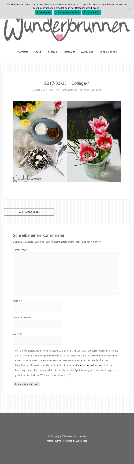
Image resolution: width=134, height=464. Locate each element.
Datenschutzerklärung (89, 365)
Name (17, 300)
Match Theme (54, 440)
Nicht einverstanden (67, 12)
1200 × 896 (53, 89)
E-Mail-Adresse (23, 317)
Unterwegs (69, 52)
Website (17, 334)
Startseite (22, 52)
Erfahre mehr (91, 12)
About (37, 52)
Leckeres (52, 52)
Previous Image (29, 212)
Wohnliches (88, 52)
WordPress (81, 440)
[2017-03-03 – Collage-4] (67, 141)
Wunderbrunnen (77, 436)
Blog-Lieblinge (108, 52)
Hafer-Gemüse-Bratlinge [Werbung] (81, 89)
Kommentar (21, 250)
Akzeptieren (44, 12)
